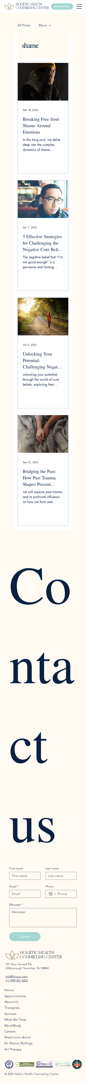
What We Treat (15, 1019)
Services (10, 1014)
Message (16, 904)
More (43, 25)
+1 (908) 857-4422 (16, 980)
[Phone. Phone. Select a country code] (52, 893)
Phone (50, 886)
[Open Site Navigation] (79, 6)
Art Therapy (13, 1049)
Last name (52, 868)
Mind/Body (12, 1026)
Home (9, 990)
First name (16, 868)
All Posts (24, 25)
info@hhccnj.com (16, 976)
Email (13, 886)
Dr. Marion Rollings (18, 1043)
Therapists (12, 1008)
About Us (11, 1002)
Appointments (15, 996)
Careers (10, 1031)
